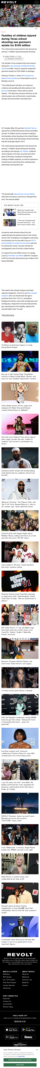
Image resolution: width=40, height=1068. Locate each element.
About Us (25, 974)
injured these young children (24, 194)
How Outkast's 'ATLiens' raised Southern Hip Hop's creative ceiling (17, 566)
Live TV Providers (9, 980)
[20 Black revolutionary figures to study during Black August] (20, 332)
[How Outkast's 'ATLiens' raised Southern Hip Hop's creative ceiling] (20, 552)
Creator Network (9, 985)
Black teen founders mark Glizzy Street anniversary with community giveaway (26, 212)
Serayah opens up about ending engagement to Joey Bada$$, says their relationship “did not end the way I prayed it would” (19, 909)
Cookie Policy (21, 1056)
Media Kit (25, 983)
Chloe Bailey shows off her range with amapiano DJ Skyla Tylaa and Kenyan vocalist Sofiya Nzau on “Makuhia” (16, 408)
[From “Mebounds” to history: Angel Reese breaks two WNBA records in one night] (20, 834)
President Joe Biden (15, 256)
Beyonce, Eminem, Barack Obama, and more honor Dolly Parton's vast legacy (16, 662)
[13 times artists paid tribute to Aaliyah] (20, 677)
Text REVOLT (7, 1004)
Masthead (25, 977)
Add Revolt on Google (14, 58)
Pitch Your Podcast (9, 983)
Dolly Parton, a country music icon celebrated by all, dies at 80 (15, 878)
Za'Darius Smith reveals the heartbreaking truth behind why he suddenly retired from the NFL (18, 473)
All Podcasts (7, 977)
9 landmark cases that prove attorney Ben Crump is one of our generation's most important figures (18, 941)
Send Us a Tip (27, 980)
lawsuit (4, 91)
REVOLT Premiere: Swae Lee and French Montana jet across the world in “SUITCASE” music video (17, 818)
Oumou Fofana (9, 56)
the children (24, 151)
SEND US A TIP (20, 1021)
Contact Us (7, 1001)
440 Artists (7, 988)
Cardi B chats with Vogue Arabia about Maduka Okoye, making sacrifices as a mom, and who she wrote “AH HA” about (19, 535)
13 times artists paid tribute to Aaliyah (16, 690)
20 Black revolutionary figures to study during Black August (16, 346)
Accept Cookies (20, 1064)
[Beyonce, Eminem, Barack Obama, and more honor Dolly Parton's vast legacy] (20, 648)
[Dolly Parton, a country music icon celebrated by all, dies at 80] (20, 863)
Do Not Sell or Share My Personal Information (19, 1060)
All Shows (6, 974)
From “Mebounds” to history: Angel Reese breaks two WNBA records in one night (18, 848)
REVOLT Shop (8, 1007)
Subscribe (6, 998)
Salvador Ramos (30, 128)
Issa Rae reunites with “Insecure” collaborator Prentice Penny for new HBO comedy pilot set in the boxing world (18, 753)
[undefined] (9, 212)
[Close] (37, 1050)
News (3, 32)
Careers (25, 985)
